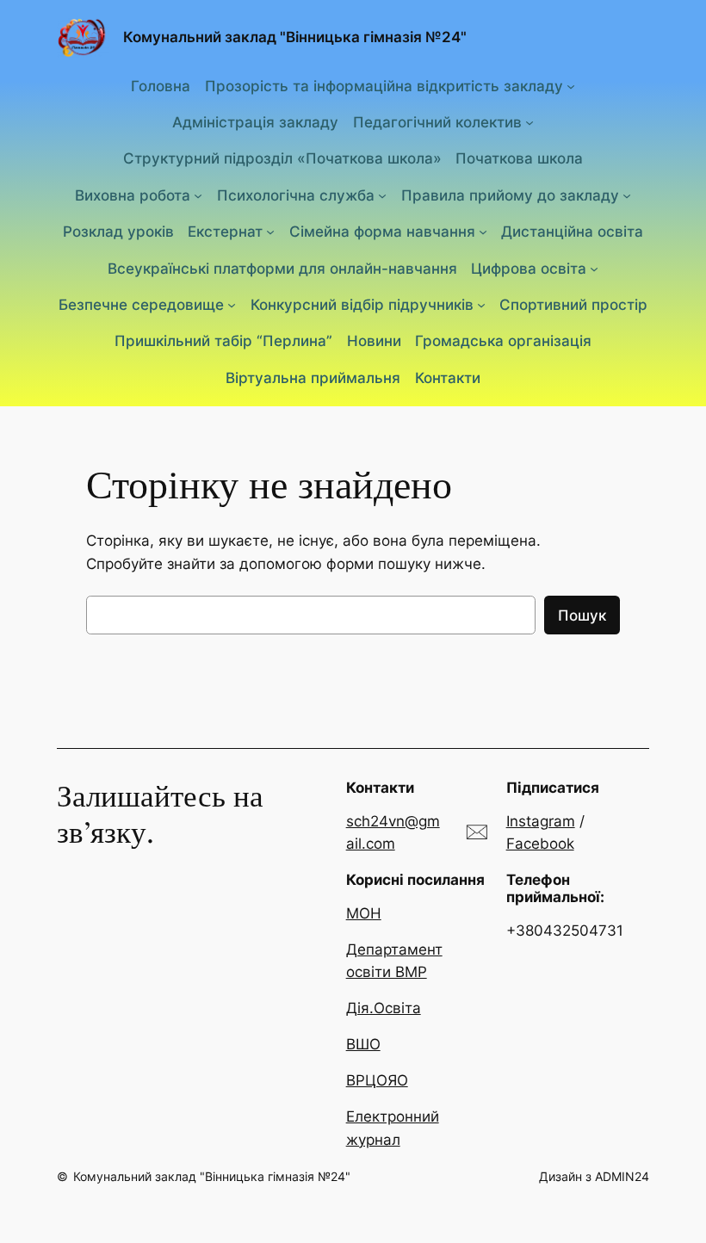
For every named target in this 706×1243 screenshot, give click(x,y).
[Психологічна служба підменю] (382, 195)
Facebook (540, 843)
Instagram (540, 821)
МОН (363, 913)
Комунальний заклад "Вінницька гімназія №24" (295, 37)
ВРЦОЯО (377, 1080)
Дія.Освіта (383, 1008)
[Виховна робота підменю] (198, 195)
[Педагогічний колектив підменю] (529, 122)
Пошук (582, 615)
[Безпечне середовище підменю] (231, 304)
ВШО (363, 1044)
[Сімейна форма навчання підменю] (483, 231)
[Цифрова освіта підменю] (594, 268)
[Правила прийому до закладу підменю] (626, 195)
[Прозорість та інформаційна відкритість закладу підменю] (571, 85)
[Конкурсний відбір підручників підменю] (481, 304)
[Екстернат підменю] (270, 231)
